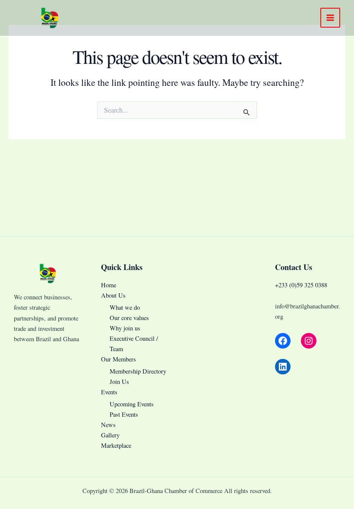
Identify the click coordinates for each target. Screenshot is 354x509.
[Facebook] (283, 341)
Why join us (125, 328)
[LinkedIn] (283, 366)
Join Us (119, 381)
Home (108, 285)
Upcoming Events (132, 404)
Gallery (110, 435)
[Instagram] (308, 341)
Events (109, 392)
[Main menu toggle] (330, 18)
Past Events (124, 414)
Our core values (129, 318)
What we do (125, 307)
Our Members (118, 359)
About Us (113, 295)
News (108, 425)
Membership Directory (138, 371)
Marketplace (116, 445)
